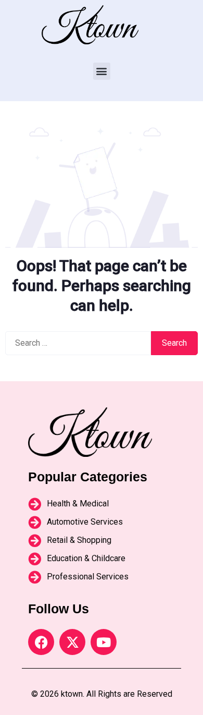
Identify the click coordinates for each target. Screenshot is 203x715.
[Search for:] (78, 343)
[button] (101, 71)
